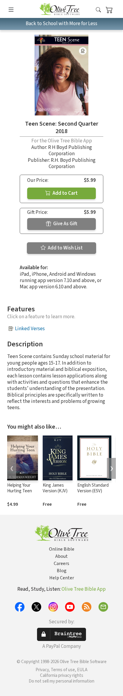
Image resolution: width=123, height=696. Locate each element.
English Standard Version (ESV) (93, 488)
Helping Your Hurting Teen (19, 488)
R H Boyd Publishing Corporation (70, 150)
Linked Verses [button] (30, 328)
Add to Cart (65, 193)
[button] (98, 10)
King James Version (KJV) (55, 488)
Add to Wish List (65, 248)
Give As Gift (64, 223)
